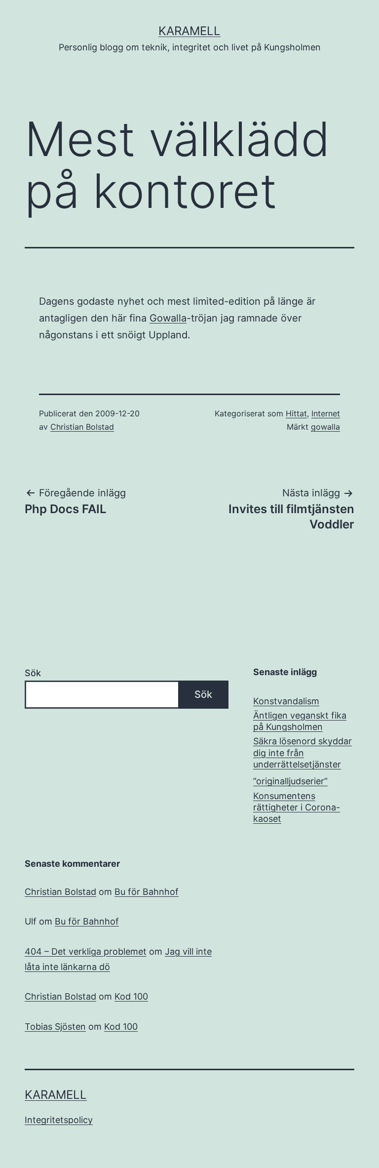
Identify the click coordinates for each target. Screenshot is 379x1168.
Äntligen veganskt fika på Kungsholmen (299, 721)
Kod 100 (131, 996)
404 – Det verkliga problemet (86, 951)
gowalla (325, 427)
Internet (325, 413)
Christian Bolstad (82, 427)
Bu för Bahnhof (146, 891)
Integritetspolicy (59, 1120)
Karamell (189, 31)
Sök (33, 673)
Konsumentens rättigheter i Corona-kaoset (296, 807)
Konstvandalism (286, 701)
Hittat (296, 413)
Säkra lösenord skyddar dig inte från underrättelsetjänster (302, 752)
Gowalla (168, 318)
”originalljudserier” (290, 781)
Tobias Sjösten (55, 1026)
